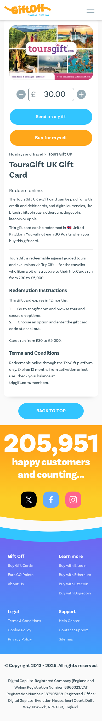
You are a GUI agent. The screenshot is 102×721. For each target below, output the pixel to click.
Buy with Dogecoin (75, 593)
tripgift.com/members (28, 382)
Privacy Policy (20, 639)
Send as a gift (51, 117)
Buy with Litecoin (73, 584)
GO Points (63, 234)
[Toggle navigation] (90, 10)
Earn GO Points (20, 574)
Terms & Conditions (24, 620)
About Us (16, 584)
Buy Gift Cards (20, 565)
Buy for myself (51, 138)
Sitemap (66, 639)
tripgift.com (38, 309)
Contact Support (73, 630)
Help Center (69, 620)
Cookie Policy (19, 630)
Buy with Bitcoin (72, 565)
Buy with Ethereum (75, 574)
